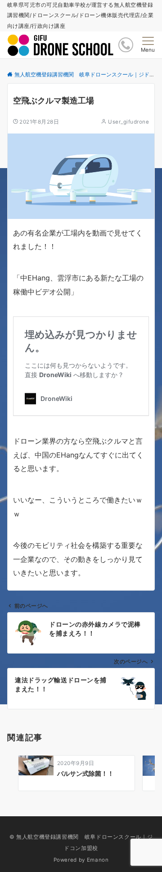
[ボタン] (125, 44)
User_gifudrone (128, 122)
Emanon (98, 860)
